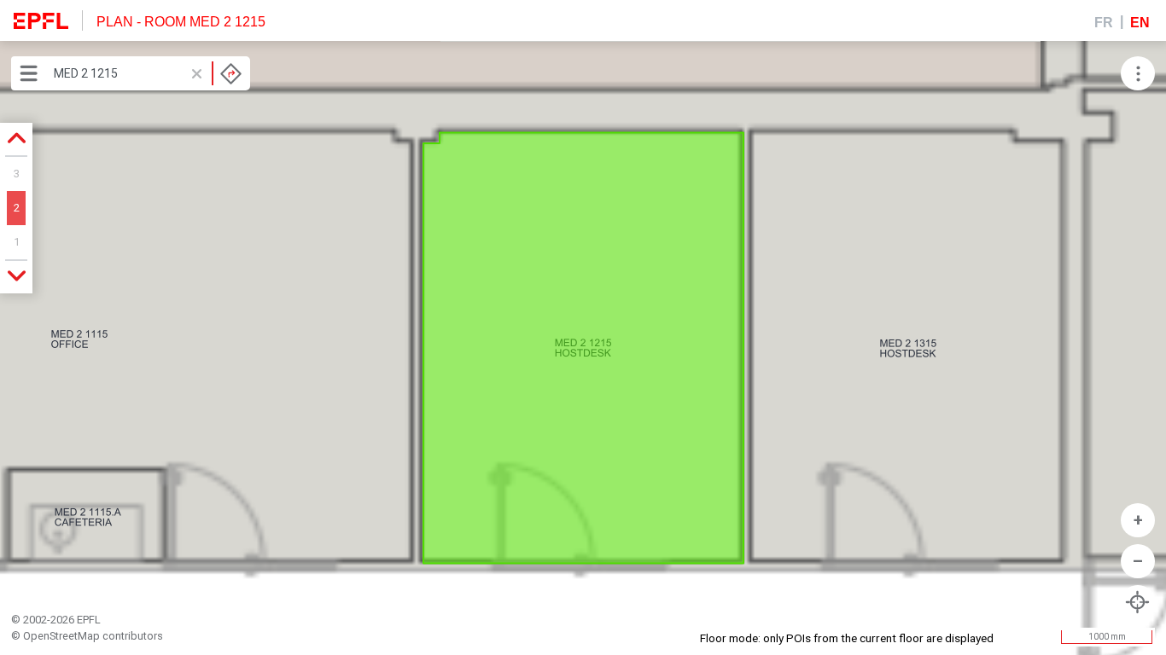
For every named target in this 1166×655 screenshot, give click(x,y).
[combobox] (148, 73)
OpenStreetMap (61, 635)
